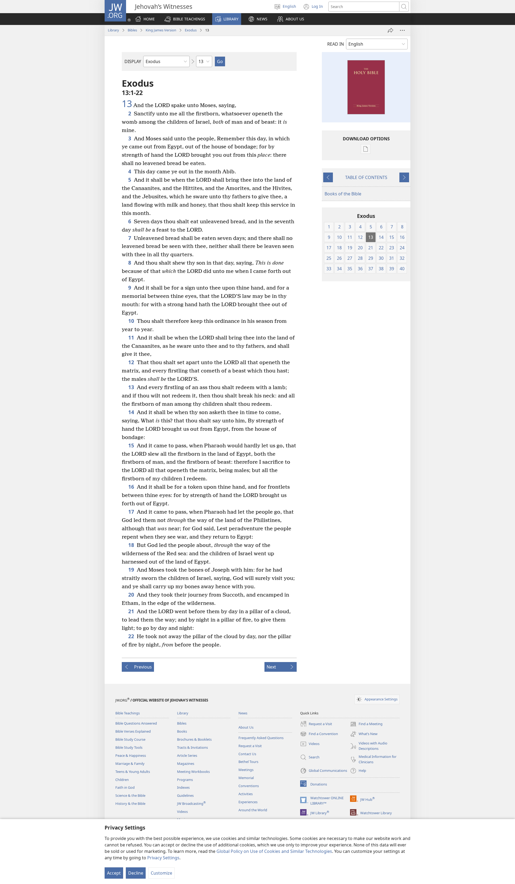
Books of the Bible (343, 194)
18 (131, 544)
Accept (114, 873)
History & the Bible (130, 803)
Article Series (187, 755)
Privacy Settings (163, 858)
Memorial (246, 777)
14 (131, 412)
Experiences (248, 801)
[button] (185, 19)
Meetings (245, 769)
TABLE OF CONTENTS (366, 177)
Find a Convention (319, 734)
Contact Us (247, 753)
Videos (182, 811)
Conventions (248, 785)
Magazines (185, 763)
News (242, 713)
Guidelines (185, 795)
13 (127, 103)
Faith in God (125, 787)
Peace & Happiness (130, 755)
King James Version (161, 30)
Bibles (132, 30)
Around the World (252, 810)
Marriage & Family (130, 763)
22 (131, 636)
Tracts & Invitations (192, 747)
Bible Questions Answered (136, 723)
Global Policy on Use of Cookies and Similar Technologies (274, 851)
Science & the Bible (130, 795)
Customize (161, 873)
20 (131, 594)
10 (131, 320)
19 (131, 569)
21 (131, 611)
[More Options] (402, 30)
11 (131, 337)
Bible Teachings (127, 713)
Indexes (183, 787)
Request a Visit (250, 745)
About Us (245, 727)
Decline (135, 873)
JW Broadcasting (191, 803)
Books (182, 731)
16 (131, 486)
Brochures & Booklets (194, 739)
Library (113, 30)
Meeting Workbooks (193, 771)
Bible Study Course (130, 739)
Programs (185, 779)
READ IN (335, 44)
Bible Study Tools (128, 747)
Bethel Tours (248, 761)
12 (131, 362)
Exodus (191, 30)
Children (122, 779)
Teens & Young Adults (132, 771)
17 (131, 511)
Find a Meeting (366, 724)
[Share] (390, 30)
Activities (245, 793)
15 (131, 445)
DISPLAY (132, 61)
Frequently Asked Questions (261, 737)
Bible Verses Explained (133, 731)
